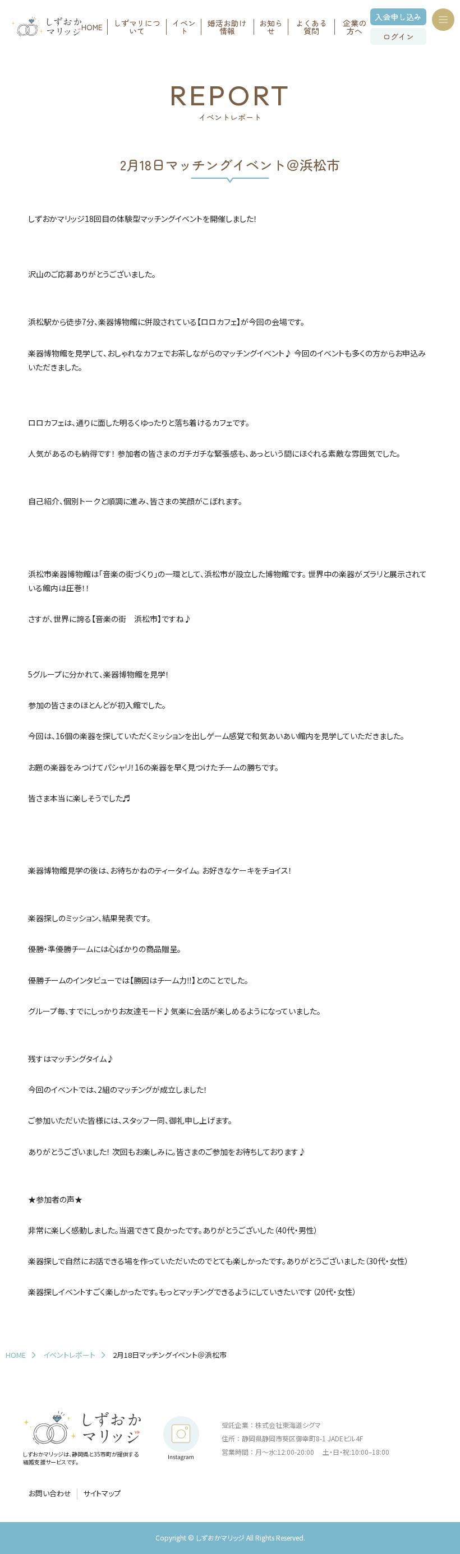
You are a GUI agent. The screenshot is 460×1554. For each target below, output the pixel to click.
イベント (184, 27)
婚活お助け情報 (227, 27)
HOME (92, 27)
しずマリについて (136, 27)
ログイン (398, 36)
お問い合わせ (50, 1493)
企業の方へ (354, 27)
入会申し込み (398, 16)
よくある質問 (311, 27)
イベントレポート (69, 1354)
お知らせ (271, 27)
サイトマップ (102, 1493)
